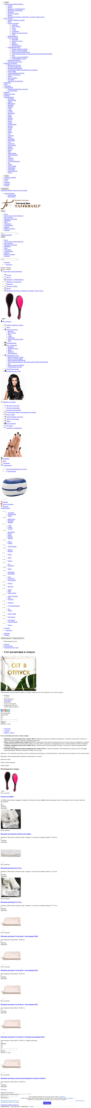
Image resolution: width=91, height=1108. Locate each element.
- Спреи (13, 29)
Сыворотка (11, 337)
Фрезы (10, 76)
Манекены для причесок (15, 10)
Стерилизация (8, 87)
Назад (6, 2)
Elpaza (10, 121)
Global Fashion (12, 124)
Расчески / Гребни (13, 13)
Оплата (6, 179)
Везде (6, 214)
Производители (9, 97)
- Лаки (13, 34)
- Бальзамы (14, 39)
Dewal (10, 115)
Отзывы (6, 185)
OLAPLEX (11, 143)
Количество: (4, 715)
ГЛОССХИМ (12, 166)
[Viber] (5, 710)
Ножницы (11, 12)
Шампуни (11, 351)
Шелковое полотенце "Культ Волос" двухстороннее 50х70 (19, 970)
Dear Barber (11, 113)
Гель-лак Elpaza (12, 78)
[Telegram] (9, 710)
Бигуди (10, 7)
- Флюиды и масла (16, 41)
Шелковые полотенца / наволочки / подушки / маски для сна (26, 17)
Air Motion (11, 99)
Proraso (10, 147)
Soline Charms (12, 153)
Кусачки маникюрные (14, 66)
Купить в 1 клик (6, 1052)
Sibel (9, 151)
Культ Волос (11, 168)
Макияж (6, 92)
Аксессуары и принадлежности (13, 4)
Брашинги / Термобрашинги (16, 9)
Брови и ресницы (9, 94)
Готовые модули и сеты (15, 62)
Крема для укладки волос (15, 339)
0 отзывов (6, 697)
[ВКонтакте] (1, 710)
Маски (10, 350)
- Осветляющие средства (18, 58)
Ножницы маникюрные (15, 68)
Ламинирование (13, 36)
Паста (9, 334)
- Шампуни (14, 44)
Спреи (10, 336)
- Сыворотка (15, 31)
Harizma (10, 127)
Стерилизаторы (12, 90)
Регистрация (11, 196)
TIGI (9, 156)
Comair (10, 110)
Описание (7, 728)
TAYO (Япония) (13, 155)
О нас (6, 180)
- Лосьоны (14, 25)
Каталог (6, 269)
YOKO (10, 164)
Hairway (10, 126)
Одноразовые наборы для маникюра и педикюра (22, 70)
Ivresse (10, 129)
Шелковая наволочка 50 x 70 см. (11, 868)
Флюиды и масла (13, 348)
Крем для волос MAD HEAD (16, 360)
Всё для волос (8, 18)
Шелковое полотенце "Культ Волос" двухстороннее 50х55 (19, 1004)
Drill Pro (10, 118)
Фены (9, 21)
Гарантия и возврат (10, 177)
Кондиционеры (12, 353)
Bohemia (10, 107)
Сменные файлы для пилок (16, 73)
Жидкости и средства (14, 65)
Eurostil (10, 123)
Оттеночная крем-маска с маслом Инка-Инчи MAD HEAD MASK (28, 362)
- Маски (13, 42)
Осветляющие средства (15, 367)
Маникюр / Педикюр (10, 63)
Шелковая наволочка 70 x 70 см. (11, 902)
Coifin (9, 108)
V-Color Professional (14, 161)
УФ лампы (11, 79)
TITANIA (11, 158)
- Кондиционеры (16, 46)
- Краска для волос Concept (19, 49)
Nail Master (11, 139)
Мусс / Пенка (12, 333)
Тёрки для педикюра (14, 74)
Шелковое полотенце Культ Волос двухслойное (16, 834)
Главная (6, 644)
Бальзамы (11, 347)
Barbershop (7, 82)
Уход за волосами (13, 38)
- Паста (13, 28)
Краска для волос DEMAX (16, 365)
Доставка (7, 182)
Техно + (10, 172)
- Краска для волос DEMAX (19, 57)
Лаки (9, 341)
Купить (3, 722)
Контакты (9, 264)
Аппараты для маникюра (15, 81)
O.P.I (9, 142)
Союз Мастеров (12, 171)
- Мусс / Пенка (15, 26)
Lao (9, 134)
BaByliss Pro (11, 103)
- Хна (13, 55)
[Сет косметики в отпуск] (18, 690)
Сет (5, 1089)
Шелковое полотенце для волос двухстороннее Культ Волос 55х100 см (23, 1078)
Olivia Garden (12, 145)
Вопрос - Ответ (9, 732)
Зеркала (10, 5)
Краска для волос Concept (15, 357)
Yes (9, 163)
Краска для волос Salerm (15, 359)
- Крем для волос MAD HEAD (20, 52)
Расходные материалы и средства (18, 89)
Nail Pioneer (11, 140)
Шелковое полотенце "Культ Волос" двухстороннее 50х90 (19, 936)
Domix (10, 116)
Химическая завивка (14, 60)
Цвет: (2, 805)
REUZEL (10, 148)
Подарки (7, 95)
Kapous (10, 132)
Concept (10, 111)
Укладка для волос (13, 23)
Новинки (7, 184)
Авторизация (12, 195)
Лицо (6, 84)
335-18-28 (6, 235)
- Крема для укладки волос (19, 33)
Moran (10, 137)
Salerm (10, 150)
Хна (9, 363)
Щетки (10, 15)
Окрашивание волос (14, 47)
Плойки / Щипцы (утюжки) (16, 20)
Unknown (11, 160)
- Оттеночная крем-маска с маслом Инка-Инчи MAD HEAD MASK (31, 54)
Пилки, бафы (12, 71)
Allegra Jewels (12, 100)
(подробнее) (62, 1096)
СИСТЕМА (11, 169)
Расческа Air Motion (7, 796)
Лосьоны (10, 331)
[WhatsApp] (7, 710)
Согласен (47, 1103)
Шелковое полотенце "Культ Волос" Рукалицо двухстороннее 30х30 (22, 1037)
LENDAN (11, 135)
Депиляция (7, 86)
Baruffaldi (11, 105)
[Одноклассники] (3, 710)
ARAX (10, 102)
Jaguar (9, 131)
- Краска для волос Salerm (19, 50)
